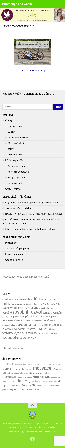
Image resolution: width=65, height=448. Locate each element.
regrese (52, 316)
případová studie (36, 316)
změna (53, 333)
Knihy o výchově (16, 177)
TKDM (41, 329)
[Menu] (61, 4)
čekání (31, 390)
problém (47, 373)
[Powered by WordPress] (23, 432)
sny (41, 325)
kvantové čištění (12, 307)
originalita (23, 373)
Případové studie (16, 143)
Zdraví (11, 148)
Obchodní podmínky (12, 348)
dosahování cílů (14, 299)
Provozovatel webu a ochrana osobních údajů (25, 276)
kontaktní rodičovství (32, 304)
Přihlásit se (11, 242)
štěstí (37, 389)
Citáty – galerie (13, 188)
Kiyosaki (25, 369)
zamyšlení (29, 385)
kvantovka (51, 303)
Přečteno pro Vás (14, 160)
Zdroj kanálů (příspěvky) (17, 248)
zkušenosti (40, 385)
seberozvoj (19, 324)
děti (36, 298)
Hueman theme (49, 432)
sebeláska (7, 325)
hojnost (43, 299)
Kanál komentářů (14, 254)
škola (33, 338)
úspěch (26, 338)
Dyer (5, 368)
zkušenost (43, 334)
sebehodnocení (8, 381)
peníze (46, 312)
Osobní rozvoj (15, 126)
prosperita (20, 377)
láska (24, 308)
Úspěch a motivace (18, 137)
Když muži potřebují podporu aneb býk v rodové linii (31, 202)
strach (47, 324)
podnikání (56, 312)
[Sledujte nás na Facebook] (32, 439)
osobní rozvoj (28, 311)
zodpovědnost (12, 337)
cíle (4, 299)
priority (10, 317)
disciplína (58, 364)
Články (8, 120)
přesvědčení (18, 317)
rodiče (6, 320)
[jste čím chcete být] (32, 52)
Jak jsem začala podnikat (18, 208)
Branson (8, 364)
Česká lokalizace (14, 259)
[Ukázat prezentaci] (32, 70)
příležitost (28, 377)
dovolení (27, 299)
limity (30, 369)
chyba (31, 364)
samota (52, 321)
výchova (20, 333)
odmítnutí (49, 308)
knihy (6, 303)
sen (42, 381)
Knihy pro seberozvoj (18, 171)
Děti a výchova (15, 154)
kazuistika (52, 299)
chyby (37, 364)
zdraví (33, 333)
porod (4, 317)
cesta (26, 364)
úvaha (24, 389)
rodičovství (16, 320)
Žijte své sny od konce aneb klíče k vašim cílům (30, 229)
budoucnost (19, 364)
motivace (34, 307)
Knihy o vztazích (16, 166)
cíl (41, 364)
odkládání (6, 373)
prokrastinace (9, 377)
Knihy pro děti (15, 183)
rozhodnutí (42, 320)
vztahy (7, 333)
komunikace (16, 304)
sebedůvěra (55, 377)
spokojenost (52, 381)
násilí (43, 308)
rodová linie (30, 320)
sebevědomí (33, 325)
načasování (56, 369)
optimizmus (14, 373)
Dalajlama (50, 364)
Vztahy (11, 131)
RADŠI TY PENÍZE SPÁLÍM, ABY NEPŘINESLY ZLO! (33, 214)
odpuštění (8, 312)
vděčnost (51, 329)
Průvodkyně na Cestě (17, 4)
